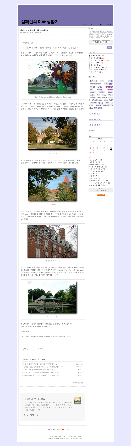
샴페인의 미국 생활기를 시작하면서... (35, 30)
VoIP (111, 100)
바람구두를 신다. (95, 178)
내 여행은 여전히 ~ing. (97, 164)
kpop (106, 100)
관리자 (75, 436)
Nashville (93, 103)
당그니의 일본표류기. (96, 171)
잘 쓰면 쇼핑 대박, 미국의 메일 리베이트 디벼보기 (39, 372)
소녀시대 (93, 81)
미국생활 (109, 87)
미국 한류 (108, 83)
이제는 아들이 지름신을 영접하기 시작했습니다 (38, 364)
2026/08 (100, 139)
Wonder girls (97, 100)
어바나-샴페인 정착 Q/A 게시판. (100, 183)
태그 (92, 24)
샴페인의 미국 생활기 (40, 21)
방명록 (109, 24)
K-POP (110, 92)
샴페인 (99, 87)
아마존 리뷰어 (102, 97)
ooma (102, 81)
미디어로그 (100, 24)
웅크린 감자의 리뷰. (96, 160)
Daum (67, 438)
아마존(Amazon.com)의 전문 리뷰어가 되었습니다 (38, 375)
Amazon (93, 92)
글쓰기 (80, 436)
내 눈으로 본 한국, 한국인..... (99, 167)
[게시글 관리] (31, 349)
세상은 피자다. (94, 176)
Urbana (110, 89)
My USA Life (24, 32)
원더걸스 (100, 89)
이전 (38, 429)
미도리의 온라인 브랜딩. (97, 169)
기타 (91, 89)
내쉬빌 (110, 81)
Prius (104, 95)
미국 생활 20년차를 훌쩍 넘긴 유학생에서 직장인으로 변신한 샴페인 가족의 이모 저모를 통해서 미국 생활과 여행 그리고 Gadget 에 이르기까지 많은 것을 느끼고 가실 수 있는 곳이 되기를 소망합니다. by (48, 406)
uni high (92, 95)
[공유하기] (28, 349)
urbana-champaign (95, 84)
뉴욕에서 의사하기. (95, 162)
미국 (98, 95)
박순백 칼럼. (93, 174)
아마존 (100, 103)
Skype (107, 103)
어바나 (110, 95)
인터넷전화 (98, 108)
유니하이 (93, 97)
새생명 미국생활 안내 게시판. (99, 185)
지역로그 (85, 24)
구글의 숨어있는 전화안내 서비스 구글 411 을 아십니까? (41, 367)
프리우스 (102, 92)
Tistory (80, 438)
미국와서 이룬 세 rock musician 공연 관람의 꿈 (37, 370)
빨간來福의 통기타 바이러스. (99, 180)
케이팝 (92, 87)
